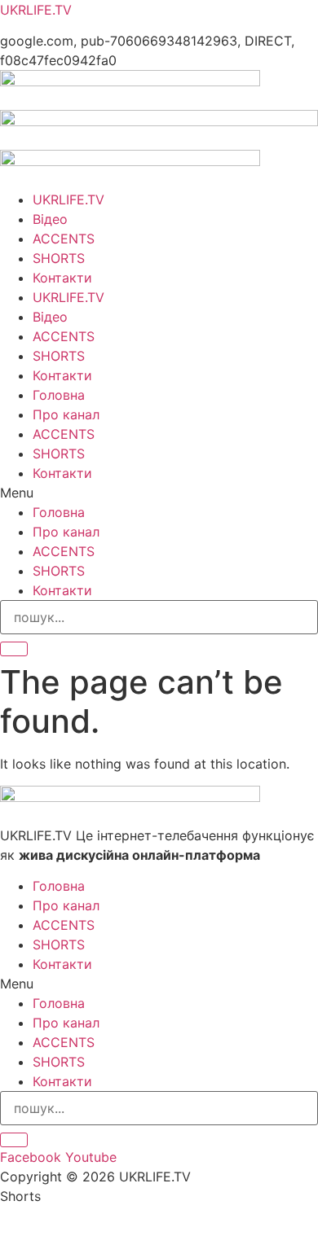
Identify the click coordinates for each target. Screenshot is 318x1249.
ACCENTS (64, 238)
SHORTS (59, 258)
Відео (50, 219)
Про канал (66, 414)
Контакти (62, 278)
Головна (59, 395)
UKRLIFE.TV (36, 10)
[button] (159, 492)
